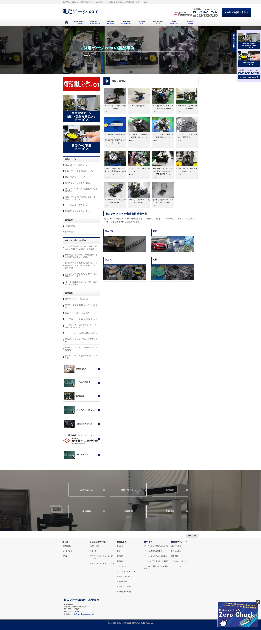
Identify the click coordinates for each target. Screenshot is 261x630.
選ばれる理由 (86, 490)
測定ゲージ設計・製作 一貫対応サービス (101, 557)
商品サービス (95, 546)
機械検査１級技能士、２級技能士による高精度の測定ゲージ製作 (81, 256)
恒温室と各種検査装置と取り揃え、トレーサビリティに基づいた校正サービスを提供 (81, 265)
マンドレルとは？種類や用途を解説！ (81, 333)
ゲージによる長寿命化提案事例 (155, 556)
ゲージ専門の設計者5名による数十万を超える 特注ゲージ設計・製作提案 (82, 247)
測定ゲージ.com (81, 11)
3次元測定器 (70, 226)
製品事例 (86, 511)
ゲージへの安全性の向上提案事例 (156, 561)
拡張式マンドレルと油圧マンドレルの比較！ (81, 357)
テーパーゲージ (122, 581)
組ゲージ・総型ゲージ (125, 576)
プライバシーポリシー (179, 561)
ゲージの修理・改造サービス (77, 205)
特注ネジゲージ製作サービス (77, 183)
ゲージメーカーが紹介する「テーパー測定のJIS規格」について (81, 326)
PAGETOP (192, 536)
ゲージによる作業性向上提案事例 (156, 546)
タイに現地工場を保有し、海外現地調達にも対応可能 (81, 283)
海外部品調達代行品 (124, 592)
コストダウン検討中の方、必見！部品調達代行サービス (81, 198)
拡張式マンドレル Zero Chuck (78, 211)
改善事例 (128, 511)
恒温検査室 (70, 232)
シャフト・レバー (123, 566)
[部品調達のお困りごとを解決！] (81, 90)
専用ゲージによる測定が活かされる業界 (81, 306)
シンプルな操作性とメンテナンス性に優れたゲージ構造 (81, 275)
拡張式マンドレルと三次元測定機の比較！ (81, 340)
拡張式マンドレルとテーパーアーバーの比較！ (81, 348)
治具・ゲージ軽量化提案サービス (79, 171)
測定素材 (120, 561)
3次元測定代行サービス (75, 177)
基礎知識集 (67, 546)
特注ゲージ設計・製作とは (76, 299)
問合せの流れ (176, 551)
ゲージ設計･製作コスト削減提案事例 (156, 567)
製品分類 (120, 546)
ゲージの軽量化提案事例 (153, 551)
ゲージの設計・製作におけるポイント (81, 319)
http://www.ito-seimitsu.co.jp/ (83, 614)
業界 (118, 551)
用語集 (65, 556)
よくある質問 (67, 551)
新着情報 (170, 511)
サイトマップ (176, 566)
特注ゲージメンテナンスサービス (102, 563)
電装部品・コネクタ (124, 586)
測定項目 (120, 556)
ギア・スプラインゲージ (126, 571)
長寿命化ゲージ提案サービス (77, 165)
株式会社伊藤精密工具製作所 (127, 623)
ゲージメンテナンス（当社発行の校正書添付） (81, 190)
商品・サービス (128, 490)
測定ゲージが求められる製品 (77, 313)
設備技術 (170, 490)
